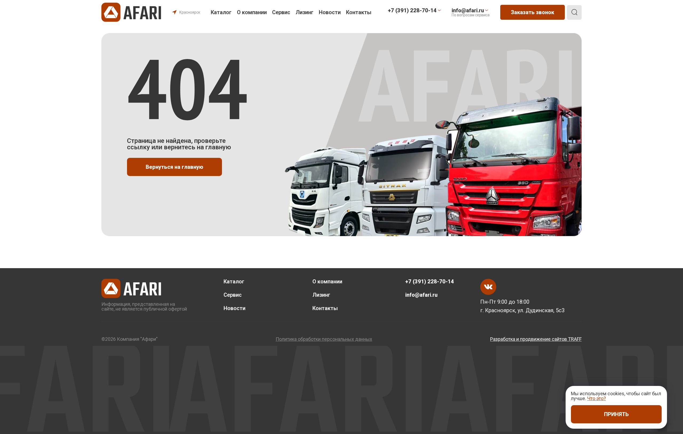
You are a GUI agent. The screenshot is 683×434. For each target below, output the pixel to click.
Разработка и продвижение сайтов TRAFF (536, 339)
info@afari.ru (421, 295)
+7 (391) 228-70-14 (429, 281)
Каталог (221, 12)
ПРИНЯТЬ (616, 414)
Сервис (281, 12)
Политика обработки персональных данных (324, 339)
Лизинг (304, 12)
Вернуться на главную (174, 167)
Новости (330, 12)
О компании (252, 12)
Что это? (596, 398)
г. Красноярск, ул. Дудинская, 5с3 (522, 310)
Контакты (358, 12)
